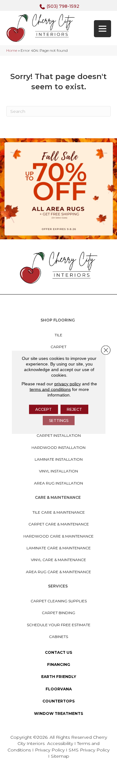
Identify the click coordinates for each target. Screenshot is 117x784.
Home (11, 50)
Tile (58, 335)
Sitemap (60, 756)
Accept (43, 409)
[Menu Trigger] (102, 28)
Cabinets (58, 636)
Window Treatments (58, 713)
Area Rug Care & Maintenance (58, 571)
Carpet (58, 346)
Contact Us (58, 652)
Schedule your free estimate (58, 624)
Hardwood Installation (58, 447)
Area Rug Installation (58, 483)
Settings (58, 420)
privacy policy (67, 383)
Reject (74, 409)
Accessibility (60, 743)
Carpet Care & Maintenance (58, 524)
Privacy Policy (50, 750)
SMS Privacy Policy (89, 750)
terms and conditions (50, 389)
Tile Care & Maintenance (58, 512)
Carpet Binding (58, 612)
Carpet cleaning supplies (59, 601)
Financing (58, 664)
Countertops (58, 701)
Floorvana (59, 689)
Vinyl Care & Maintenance (58, 559)
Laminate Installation (59, 459)
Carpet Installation (59, 435)
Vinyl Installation (58, 471)
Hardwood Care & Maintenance (58, 536)
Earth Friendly (58, 676)
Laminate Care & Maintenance (59, 548)
